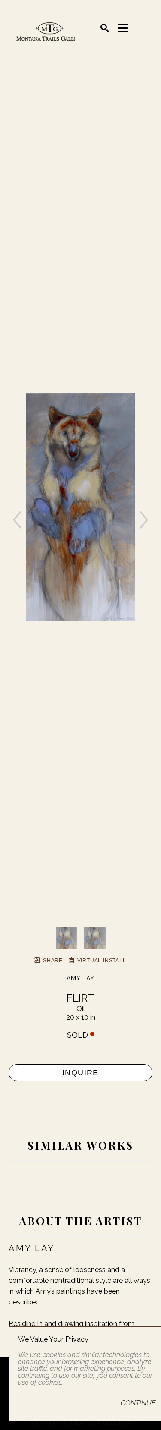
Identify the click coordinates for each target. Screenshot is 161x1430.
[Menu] (123, 28)
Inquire (80, 1072)
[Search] (104, 28)
